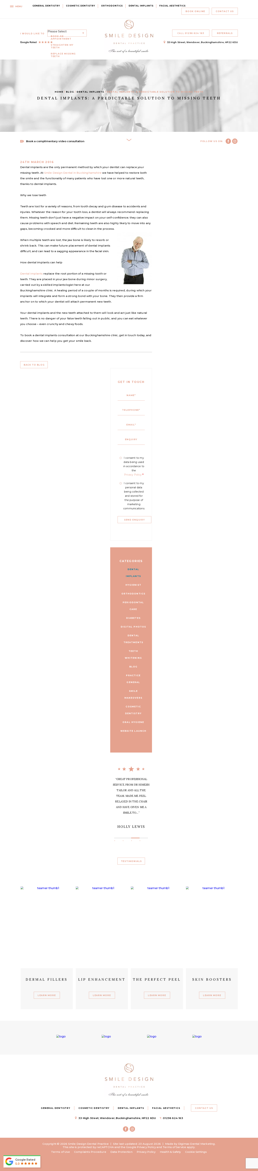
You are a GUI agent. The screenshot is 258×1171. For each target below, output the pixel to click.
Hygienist (133, 585)
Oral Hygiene (133, 722)
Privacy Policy (133, 474)
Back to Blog (34, 364)
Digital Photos (133, 626)
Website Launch (133, 731)
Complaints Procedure (90, 1151)
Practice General (133, 679)
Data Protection (121, 1151)
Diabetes (133, 618)
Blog (70, 91)
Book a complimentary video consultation (55, 141)
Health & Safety (170, 1151)
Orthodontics (112, 5)
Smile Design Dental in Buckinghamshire (73, 172)
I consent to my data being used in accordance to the (133, 466)
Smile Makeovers (133, 694)
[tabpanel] (131, 800)
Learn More (46, 1002)
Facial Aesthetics (172, 5)
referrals (225, 33)
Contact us (225, 11)
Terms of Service (174, 1147)
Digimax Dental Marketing (196, 1143)
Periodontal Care (133, 606)
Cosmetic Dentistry (80, 5)
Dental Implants (141, 5)
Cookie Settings (196, 1151)
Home (59, 91)
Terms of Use (60, 1151)
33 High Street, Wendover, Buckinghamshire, (202, 42)
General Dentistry (46, 5)
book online (195, 11)
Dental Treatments (133, 639)
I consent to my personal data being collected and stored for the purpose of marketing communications (133, 496)
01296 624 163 (190, 33)
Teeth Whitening (133, 654)
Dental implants (31, 273)
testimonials (131, 861)
